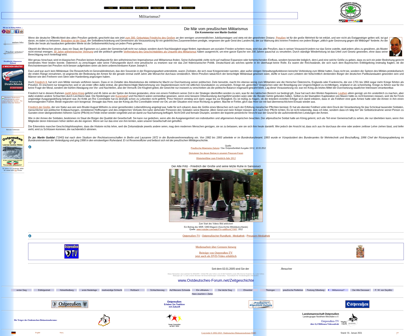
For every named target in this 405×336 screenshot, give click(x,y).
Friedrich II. (41, 82)
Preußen (281, 37)
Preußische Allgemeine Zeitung (205, 148)
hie (16, 170)
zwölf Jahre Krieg (74, 93)
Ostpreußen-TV (191, 236)
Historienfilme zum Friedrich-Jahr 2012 (216, 158)
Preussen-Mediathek (258, 236)
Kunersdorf (121, 96)
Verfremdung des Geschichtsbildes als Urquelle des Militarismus (160, 51)
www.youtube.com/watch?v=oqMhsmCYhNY (216, 229)
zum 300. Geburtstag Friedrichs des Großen (150, 37)
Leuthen (342, 93)
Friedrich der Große (39, 107)
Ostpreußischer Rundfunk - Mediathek (223, 236)
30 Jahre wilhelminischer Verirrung (73, 51)
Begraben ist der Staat (73, 40)
